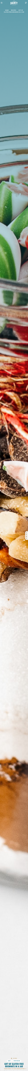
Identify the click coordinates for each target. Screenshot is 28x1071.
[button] (26, 533)
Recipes (13, 10)
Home (7, 10)
